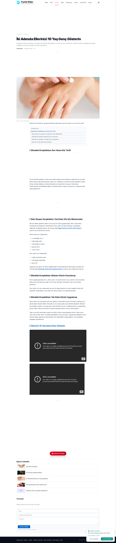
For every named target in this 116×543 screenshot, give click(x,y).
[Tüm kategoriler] (98, 2)
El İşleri (76, 2)
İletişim (26, 540)
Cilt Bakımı (26, 34)
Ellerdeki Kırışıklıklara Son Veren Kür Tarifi (43, 131)
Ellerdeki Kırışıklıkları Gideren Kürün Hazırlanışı (45, 136)
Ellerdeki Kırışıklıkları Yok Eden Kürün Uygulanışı (45, 139)
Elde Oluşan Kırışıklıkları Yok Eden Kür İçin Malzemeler (47, 134)
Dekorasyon (69, 2)
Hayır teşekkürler (94, 539)
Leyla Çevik (19, 48)
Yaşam (90, 2)
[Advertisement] (58, 17)
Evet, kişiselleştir (107, 539)
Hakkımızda (19, 540)
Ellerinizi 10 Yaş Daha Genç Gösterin (42, 142)
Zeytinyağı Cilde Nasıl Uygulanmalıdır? (50, 269)
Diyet (51, 2)
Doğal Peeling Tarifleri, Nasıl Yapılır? (70, 228)
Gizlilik (30, 540)
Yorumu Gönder (24, 526)
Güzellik (57, 2)
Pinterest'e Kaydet (59, 453)
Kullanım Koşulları (37, 540)
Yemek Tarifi (83, 2)
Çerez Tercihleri (48, 540)
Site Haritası (56, 540)
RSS (61, 540)
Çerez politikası (91, 535)
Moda (62, 2)
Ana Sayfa (19, 34)
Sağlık (46, 2)
